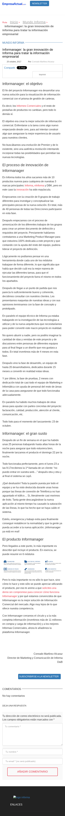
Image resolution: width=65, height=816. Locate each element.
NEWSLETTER (39, 3)
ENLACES (16, 804)
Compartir (9, 67)
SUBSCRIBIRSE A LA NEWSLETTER (39, 676)
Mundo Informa (34, 22)
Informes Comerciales (29, 105)
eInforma (39, 185)
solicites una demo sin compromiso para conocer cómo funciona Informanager (30, 592)
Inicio (14, 22)
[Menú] (59, 11)
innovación (22, 189)
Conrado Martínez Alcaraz (43, 62)
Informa (29, 185)
